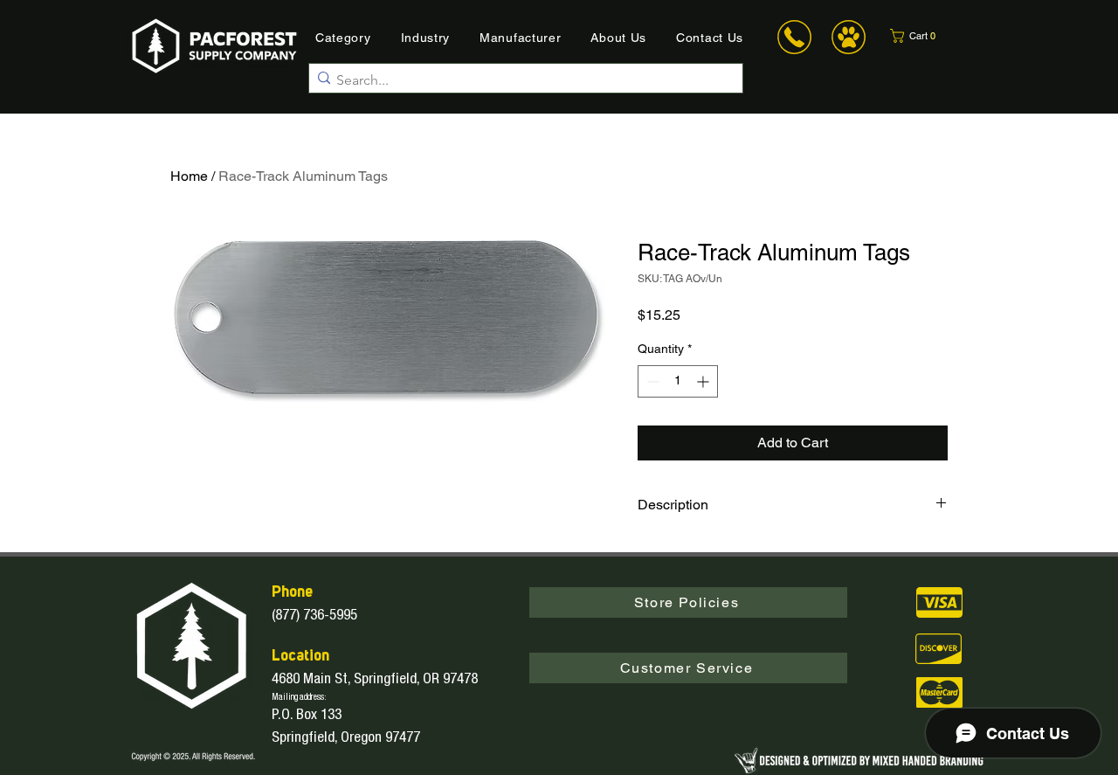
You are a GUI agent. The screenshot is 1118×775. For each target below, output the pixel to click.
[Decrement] (651, 381)
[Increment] (704, 381)
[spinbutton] (678, 381)
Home (189, 176)
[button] (923, 36)
